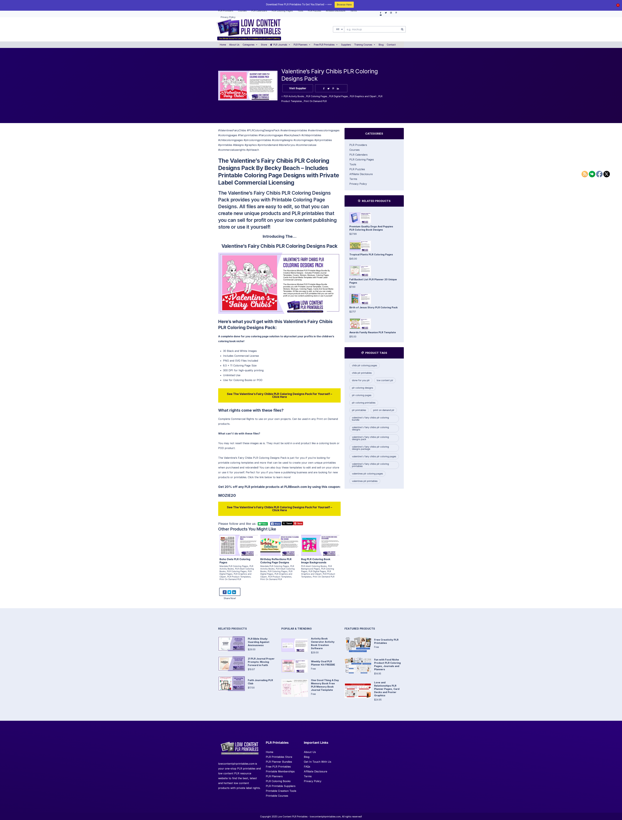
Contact (391, 44)
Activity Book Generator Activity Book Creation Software (322, 643)
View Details (238, 541)
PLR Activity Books (294, 96)
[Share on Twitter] (328, 89)
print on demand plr (383, 410)
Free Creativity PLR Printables (386, 641)
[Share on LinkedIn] (338, 89)
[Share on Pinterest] (333, 89)
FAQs (307, 766)
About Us (234, 44)
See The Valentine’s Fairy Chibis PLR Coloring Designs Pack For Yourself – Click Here (279, 395)
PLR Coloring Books (278, 781)
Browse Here (344, 4)
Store (264, 44)
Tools (352, 164)
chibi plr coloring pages (364, 365)
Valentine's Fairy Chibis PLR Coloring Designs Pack (370, 438)
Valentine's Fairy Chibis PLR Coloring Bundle (370, 418)
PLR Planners (300, 44)
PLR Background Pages (316, 567)
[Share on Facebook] (324, 89)
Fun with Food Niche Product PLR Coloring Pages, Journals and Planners (387, 664)
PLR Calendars (358, 154)
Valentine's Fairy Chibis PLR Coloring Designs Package (370, 447)
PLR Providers (358, 145)
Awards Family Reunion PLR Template (372, 332)
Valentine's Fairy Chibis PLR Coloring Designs (370, 428)
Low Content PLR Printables (293, 816)
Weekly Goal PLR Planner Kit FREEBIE (323, 663)
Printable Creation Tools (281, 790)
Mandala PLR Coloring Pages (233, 566)
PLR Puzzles (357, 169)
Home (223, 44)
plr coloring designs (362, 387)
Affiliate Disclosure (361, 174)
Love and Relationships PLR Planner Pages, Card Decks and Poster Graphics (386, 689)
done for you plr (361, 380)
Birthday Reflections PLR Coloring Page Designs (276, 561)
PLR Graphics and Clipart (363, 96)
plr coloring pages (361, 395)
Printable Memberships (280, 771)
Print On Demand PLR (315, 101)
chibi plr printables (362, 372)
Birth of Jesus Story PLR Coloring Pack (373, 307)
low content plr (385, 380)
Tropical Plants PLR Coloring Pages (371, 254)
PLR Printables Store (279, 756)
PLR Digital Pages (338, 96)
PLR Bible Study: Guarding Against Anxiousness (258, 642)
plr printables (359, 410)
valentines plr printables (365, 481)
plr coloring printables (363, 402)
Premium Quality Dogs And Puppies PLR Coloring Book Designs (371, 228)
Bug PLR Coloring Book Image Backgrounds (315, 561)
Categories (248, 44)
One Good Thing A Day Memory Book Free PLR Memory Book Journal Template (325, 685)
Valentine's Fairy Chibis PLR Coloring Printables (370, 464)
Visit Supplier (297, 88)
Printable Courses (277, 795)
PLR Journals (280, 44)
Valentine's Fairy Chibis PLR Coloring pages (374, 456)
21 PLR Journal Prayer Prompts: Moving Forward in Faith (261, 662)
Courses (354, 149)
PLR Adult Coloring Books (314, 566)
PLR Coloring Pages (316, 96)
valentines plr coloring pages (367, 473)
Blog (381, 44)
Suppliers (346, 44)
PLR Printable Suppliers (280, 786)
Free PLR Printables (324, 44)
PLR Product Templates (239, 576)
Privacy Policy (358, 183)
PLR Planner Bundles (279, 761)
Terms (353, 179)
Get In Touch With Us (317, 761)
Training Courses (363, 44)
